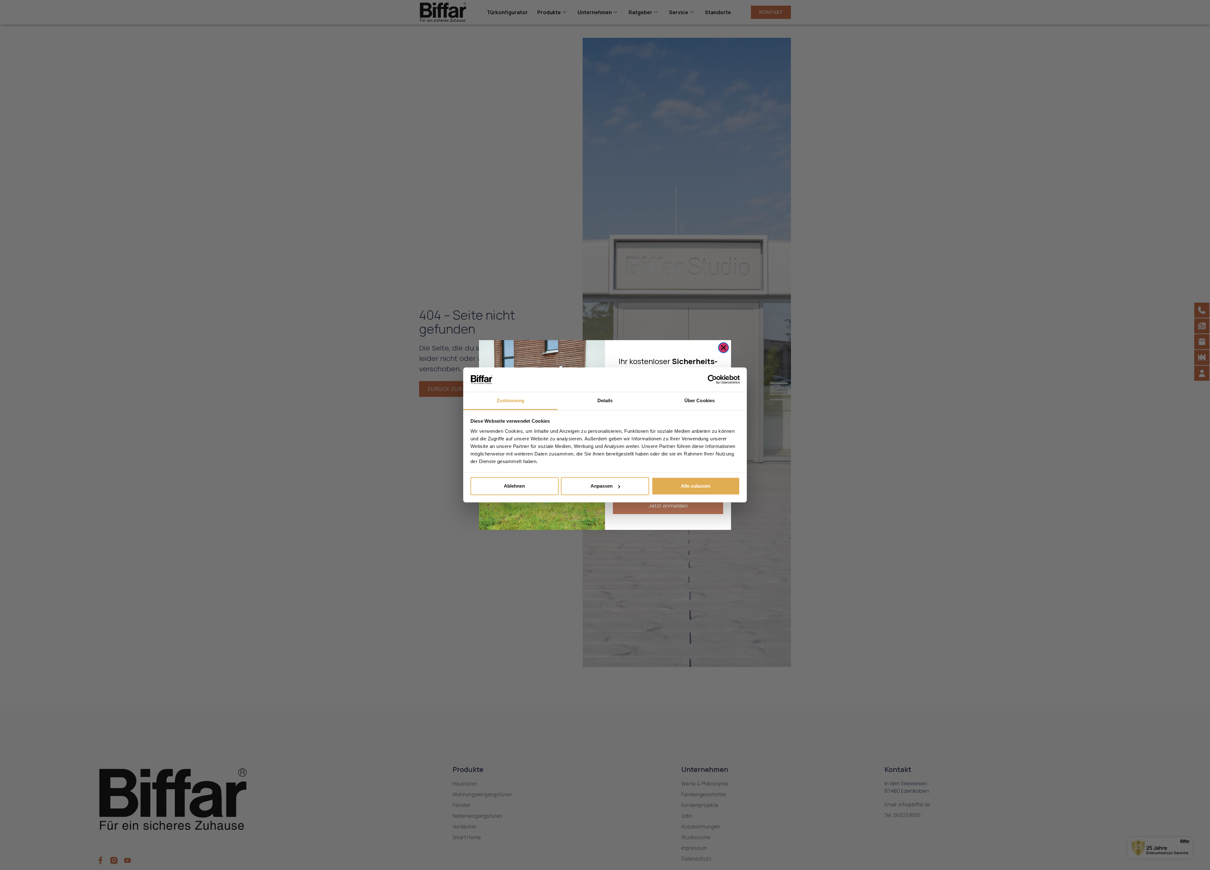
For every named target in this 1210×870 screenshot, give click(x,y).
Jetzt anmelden (668, 505)
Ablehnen (514, 486)
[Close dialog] (723, 348)
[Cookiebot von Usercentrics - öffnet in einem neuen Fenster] (712, 379)
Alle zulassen (695, 486)
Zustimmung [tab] (511, 400)
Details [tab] (605, 400)
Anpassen (602, 486)
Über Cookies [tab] (699, 400)
